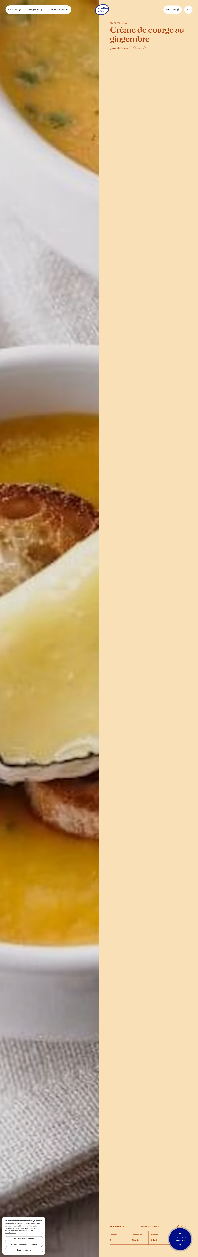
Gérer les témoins (24, 1250)
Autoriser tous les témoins (24, 1238)
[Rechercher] (188, 10)
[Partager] (182, 1226)
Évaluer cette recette (150, 1227)
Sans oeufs (139, 48)
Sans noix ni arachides (120, 48)
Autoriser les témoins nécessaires (24, 1244)
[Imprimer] (186, 1226)
